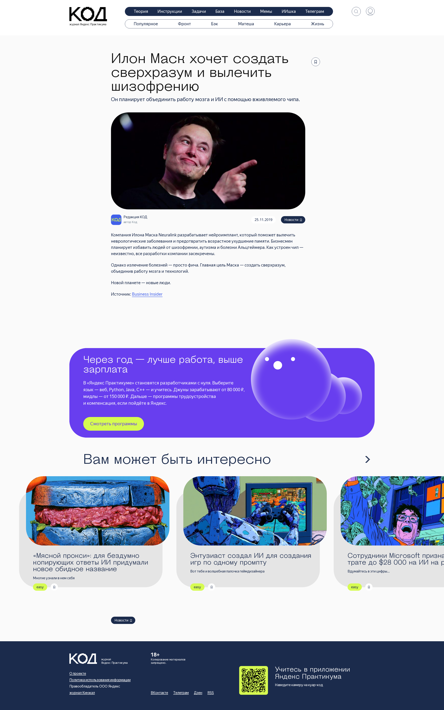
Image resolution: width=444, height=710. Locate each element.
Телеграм (314, 11)
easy (40, 587)
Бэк (214, 23)
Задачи (199, 11)
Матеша (246, 23)
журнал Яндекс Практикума (87, 24)
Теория (141, 11)
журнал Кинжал (82, 693)
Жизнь (317, 23)
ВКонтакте (159, 693)
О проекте (77, 673)
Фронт (184, 23)
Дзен (198, 693)
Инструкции (169, 11)
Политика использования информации (100, 680)
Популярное (146, 23)
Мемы (266, 11)
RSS (210, 693)
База (219, 11)
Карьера (282, 23)
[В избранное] (315, 61)
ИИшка (289, 11)
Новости (242, 11)
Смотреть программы (113, 423)
